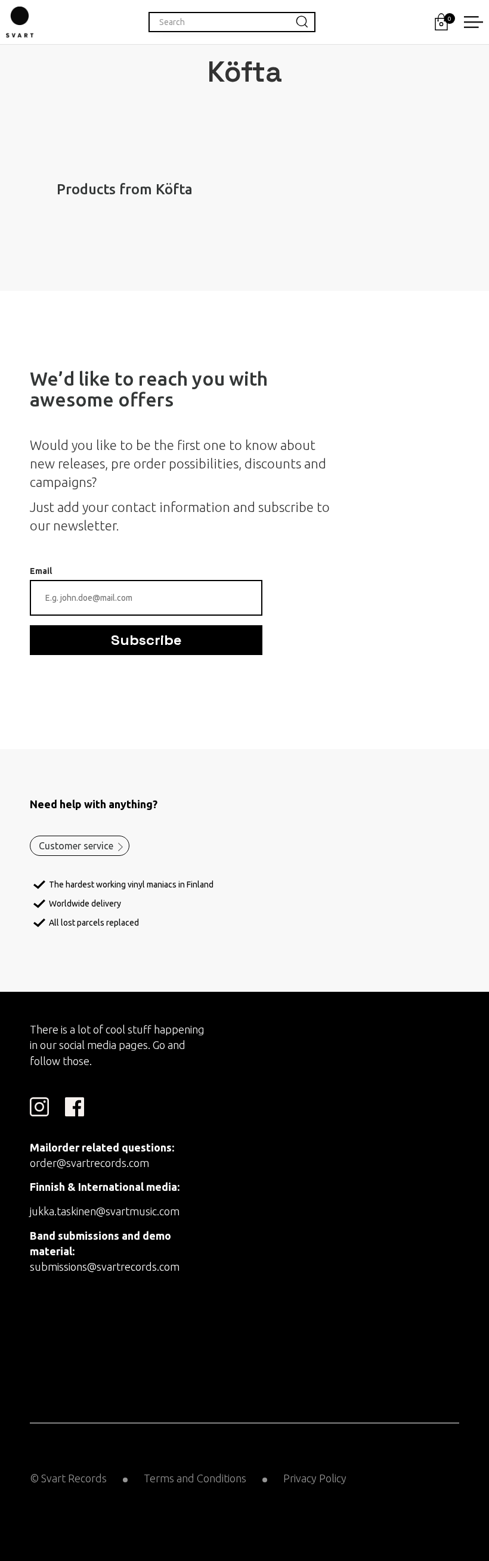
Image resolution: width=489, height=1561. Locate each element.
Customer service (76, 845)
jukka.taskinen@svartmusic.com (104, 1211)
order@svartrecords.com (89, 1163)
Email (41, 571)
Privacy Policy (314, 1478)
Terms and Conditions (195, 1478)
